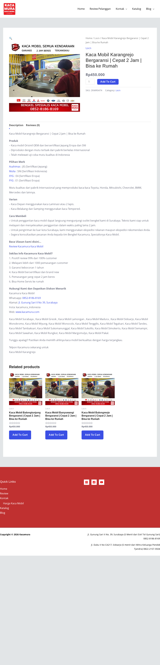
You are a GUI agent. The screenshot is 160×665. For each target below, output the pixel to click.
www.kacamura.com (27, 312)
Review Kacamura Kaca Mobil (26, 246)
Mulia (12, 171)
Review (4, 493)
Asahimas (14, 166)
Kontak (120, 8)
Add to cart (107, 81)
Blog (148, 8)
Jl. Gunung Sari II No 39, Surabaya (38, 302)
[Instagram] (86, 482)
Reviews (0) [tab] (33, 125)
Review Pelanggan (100, 8)
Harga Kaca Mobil (13, 503)
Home (81, 8)
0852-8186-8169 (31, 298)
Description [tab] (16, 125)
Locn (97, 38)
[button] (10, 38)
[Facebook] (94, 482)
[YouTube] (101, 482)
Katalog (136, 8)
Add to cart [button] (20, 434)
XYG (11, 176)
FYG (11, 180)
